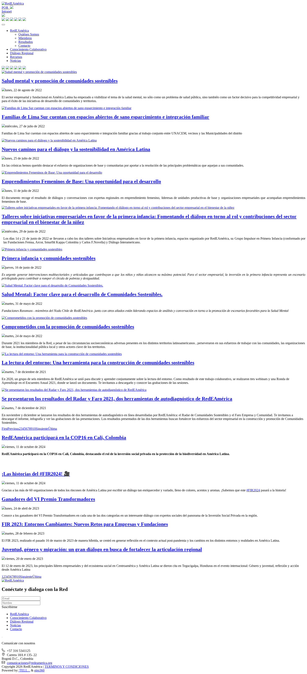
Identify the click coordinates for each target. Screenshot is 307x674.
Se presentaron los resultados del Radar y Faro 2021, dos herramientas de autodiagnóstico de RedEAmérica (117, 398)
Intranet (7, 11)
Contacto (24, 45)
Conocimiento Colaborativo (28, 49)
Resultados (25, 42)
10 (34, 428)
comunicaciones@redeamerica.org (29, 663)
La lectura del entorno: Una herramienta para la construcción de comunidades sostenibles (98, 362)
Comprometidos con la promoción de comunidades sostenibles (68, 326)
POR (6, 7)
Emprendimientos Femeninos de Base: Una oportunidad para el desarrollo (81, 181)
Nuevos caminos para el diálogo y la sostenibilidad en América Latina (76, 149)
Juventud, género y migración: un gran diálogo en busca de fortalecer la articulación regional (102, 549)
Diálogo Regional (21, 53)
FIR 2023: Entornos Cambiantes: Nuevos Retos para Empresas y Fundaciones (85, 524)
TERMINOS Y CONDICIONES (66, 666)
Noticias (15, 60)
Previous (13, 428)
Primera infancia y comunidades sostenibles (48, 258)
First (5, 428)
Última (52, 428)
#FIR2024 (253, 490)
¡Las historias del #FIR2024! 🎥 (36, 474)
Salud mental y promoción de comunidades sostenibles (60, 80)
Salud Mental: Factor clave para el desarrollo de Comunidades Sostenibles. (82, 294)
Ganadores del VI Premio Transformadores (48, 499)
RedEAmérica (19, 30)
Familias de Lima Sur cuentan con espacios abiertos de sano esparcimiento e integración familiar (105, 117)
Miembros (25, 38)
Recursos (16, 57)
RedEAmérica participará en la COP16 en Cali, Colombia (64, 437)
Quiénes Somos (28, 34)
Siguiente (42, 428)
